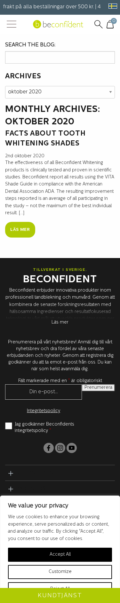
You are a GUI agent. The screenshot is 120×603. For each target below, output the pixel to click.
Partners (31, 488)
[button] (111, 6)
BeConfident (37, 473)
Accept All (60, 554)
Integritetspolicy (43, 411)
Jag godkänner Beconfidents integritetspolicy (44, 427)
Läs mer (20, 230)
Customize (60, 571)
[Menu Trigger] (11, 25)
